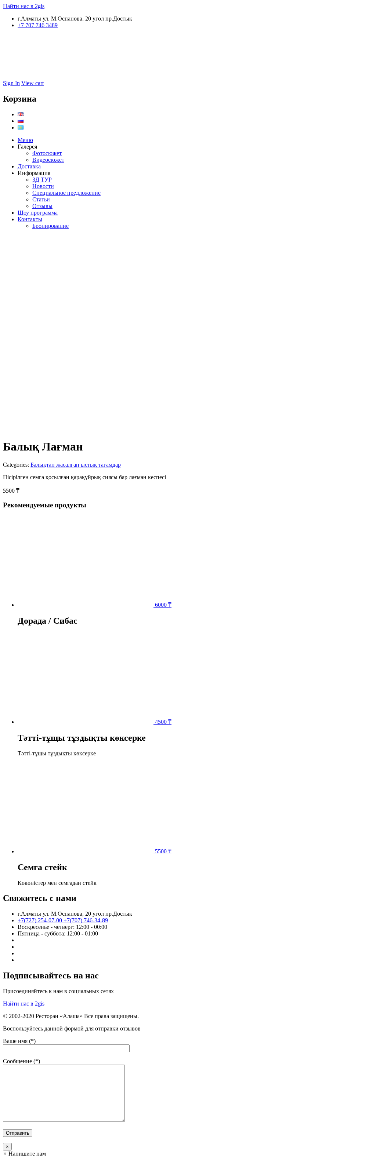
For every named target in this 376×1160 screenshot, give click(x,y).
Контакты (30, 219)
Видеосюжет (48, 160)
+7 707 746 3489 (38, 25)
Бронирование (50, 226)
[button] (24, 1153)
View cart (32, 83)
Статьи (41, 199)
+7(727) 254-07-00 (41, 920)
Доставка (29, 166)
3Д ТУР (42, 179)
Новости (43, 186)
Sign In (11, 83)
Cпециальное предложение (66, 193)
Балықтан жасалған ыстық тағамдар (75, 465)
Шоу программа (38, 212)
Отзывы (42, 206)
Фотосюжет (47, 153)
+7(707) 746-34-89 (86, 920)
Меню (25, 140)
